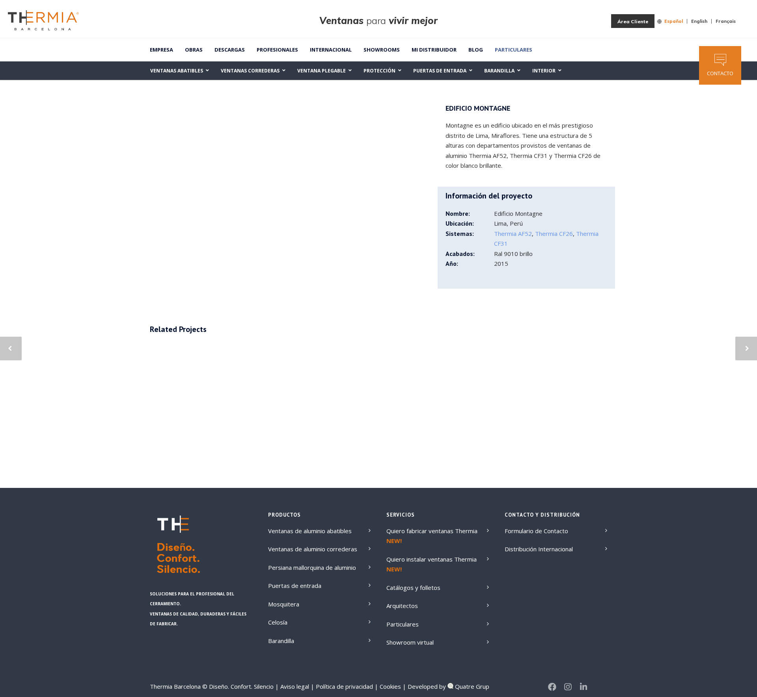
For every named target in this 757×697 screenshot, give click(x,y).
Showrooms (382, 49)
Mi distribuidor (434, 49)
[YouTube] (599, 687)
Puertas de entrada (294, 585)
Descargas (229, 49)
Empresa (161, 49)
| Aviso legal (292, 686)
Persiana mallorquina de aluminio (312, 567)
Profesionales (277, 49)
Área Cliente (632, 21)
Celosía (277, 622)
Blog (475, 49)
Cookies (389, 686)
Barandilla (281, 641)
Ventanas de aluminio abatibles (310, 531)
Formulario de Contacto (536, 531)
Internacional (331, 49)
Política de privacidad (343, 686)
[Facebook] (552, 687)
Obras (194, 49)
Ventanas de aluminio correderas (312, 549)
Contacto (720, 73)
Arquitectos (402, 606)
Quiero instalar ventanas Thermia (431, 559)
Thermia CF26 (554, 233)
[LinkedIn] (583, 687)
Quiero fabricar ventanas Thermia (431, 531)
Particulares (513, 49)
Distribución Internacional (539, 549)
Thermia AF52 (513, 233)
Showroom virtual (410, 642)
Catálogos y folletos (413, 587)
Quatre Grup (471, 686)
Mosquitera (283, 604)
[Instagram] (568, 687)
